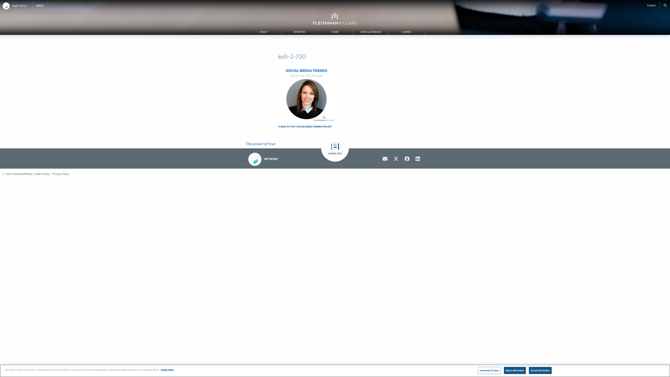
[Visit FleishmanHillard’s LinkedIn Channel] (418, 158)
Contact (651, 5)
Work (335, 32)
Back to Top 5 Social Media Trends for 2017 (306, 126)
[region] (335, 371)
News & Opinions (370, 32)
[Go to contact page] (385, 158)
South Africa (19, 5)
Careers (406, 32)
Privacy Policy (61, 173)
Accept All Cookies (540, 370)
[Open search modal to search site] (665, 5)
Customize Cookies (489, 370)
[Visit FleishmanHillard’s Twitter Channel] (396, 158)
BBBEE (40, 5)
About (264, 32)
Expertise (299, 32)
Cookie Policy (42, 173)
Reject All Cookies (515, 370)
